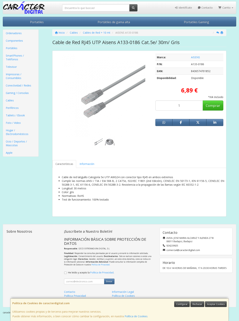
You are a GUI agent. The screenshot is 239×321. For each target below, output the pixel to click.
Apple (9, 152)
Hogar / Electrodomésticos (17, 132)
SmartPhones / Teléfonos (15, 57)
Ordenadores (14, 33)
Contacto (207, 7)
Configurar (182, 304)
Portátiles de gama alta (114, 22)
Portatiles (37, 22)
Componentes (14, 40)
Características (64, 164)
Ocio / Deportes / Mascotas (16, 143)
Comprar (213, 105)
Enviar (109, 281)
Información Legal (123, 292)
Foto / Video (13, 123)
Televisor (11, 67)
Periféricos (12, 108)
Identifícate (185, 7)
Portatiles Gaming (196, 22)
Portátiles (11, 48)
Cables (10, 100)
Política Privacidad (75, 295)
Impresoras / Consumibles (13, 76)
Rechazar (197, 304)
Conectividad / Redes (18, 85)
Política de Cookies (136, 316)
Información (87, 164)
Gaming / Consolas (17, 93)
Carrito (226, 7)
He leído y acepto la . (91, 272)
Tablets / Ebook (15, 115)
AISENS (195, 57)
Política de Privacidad (100, 264)
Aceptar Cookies (216, 304)
